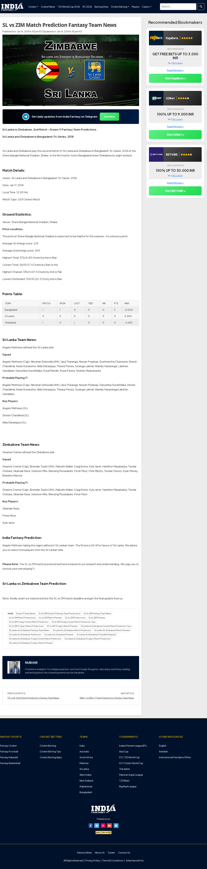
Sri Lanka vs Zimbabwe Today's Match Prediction (88, 639)
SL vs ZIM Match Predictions (22, 618)
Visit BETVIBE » (175, 191)
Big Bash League (127, 786)
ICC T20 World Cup (129, 757)
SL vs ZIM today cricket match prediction (29, 622)
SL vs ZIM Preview (97, 618)
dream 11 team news (25, 613)
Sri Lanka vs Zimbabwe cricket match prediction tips (106, 626)
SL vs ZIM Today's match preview (62, 626)
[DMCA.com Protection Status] (103, 832)
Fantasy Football (9, 751)
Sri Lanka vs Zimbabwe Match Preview (112, 630)
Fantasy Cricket (8, 745)
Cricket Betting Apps (51, 757)
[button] (91, 825)
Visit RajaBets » (175, 78)
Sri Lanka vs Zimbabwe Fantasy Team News (29, 630)
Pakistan (84, 763)
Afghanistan (86, 786)
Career (111, 852)
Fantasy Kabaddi (9, 757)
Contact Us (124, 852)
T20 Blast (124, 780)
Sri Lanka (84, 768)
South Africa (86, 757)
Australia (84, 751)
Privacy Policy (92, 860)
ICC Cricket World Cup (131, 763)
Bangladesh (86, 792)
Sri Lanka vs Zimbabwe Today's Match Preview (31, 643)
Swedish (163, 751)
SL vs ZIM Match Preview (50, 618)
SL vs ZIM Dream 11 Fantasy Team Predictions (60, 613)
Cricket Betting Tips (50, 751)
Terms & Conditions (113, 860)
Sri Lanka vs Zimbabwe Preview (59, 634)
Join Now (109, 116)
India (82, 745)
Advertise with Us (134, 860)
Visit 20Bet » (175, 134)
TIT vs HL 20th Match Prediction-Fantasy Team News (33, 698)
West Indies (86, 774)
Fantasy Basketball (10, 763)
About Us (100, 852)
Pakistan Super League (131, 774)
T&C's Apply (177, 63)
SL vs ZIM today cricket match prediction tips (74, 622)
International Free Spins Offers (175, 757)
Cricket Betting (48, 745)
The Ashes (124, 768)
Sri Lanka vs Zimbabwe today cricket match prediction (35, 639)
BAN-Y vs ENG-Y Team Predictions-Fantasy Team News (107, 698)
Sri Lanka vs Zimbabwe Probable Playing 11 (96, 634)
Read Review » (175, 70)
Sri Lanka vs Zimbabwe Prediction (25, 634)
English (162, 745)
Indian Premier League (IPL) (133, 745)
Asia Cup (123, 751)
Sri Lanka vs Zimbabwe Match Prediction (72, 630)
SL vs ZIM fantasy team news (97, 613)
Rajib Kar (31, 662)
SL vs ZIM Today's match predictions (26, 626)
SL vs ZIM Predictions (75, 618)
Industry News (84, 852)
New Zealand (86, 780)
